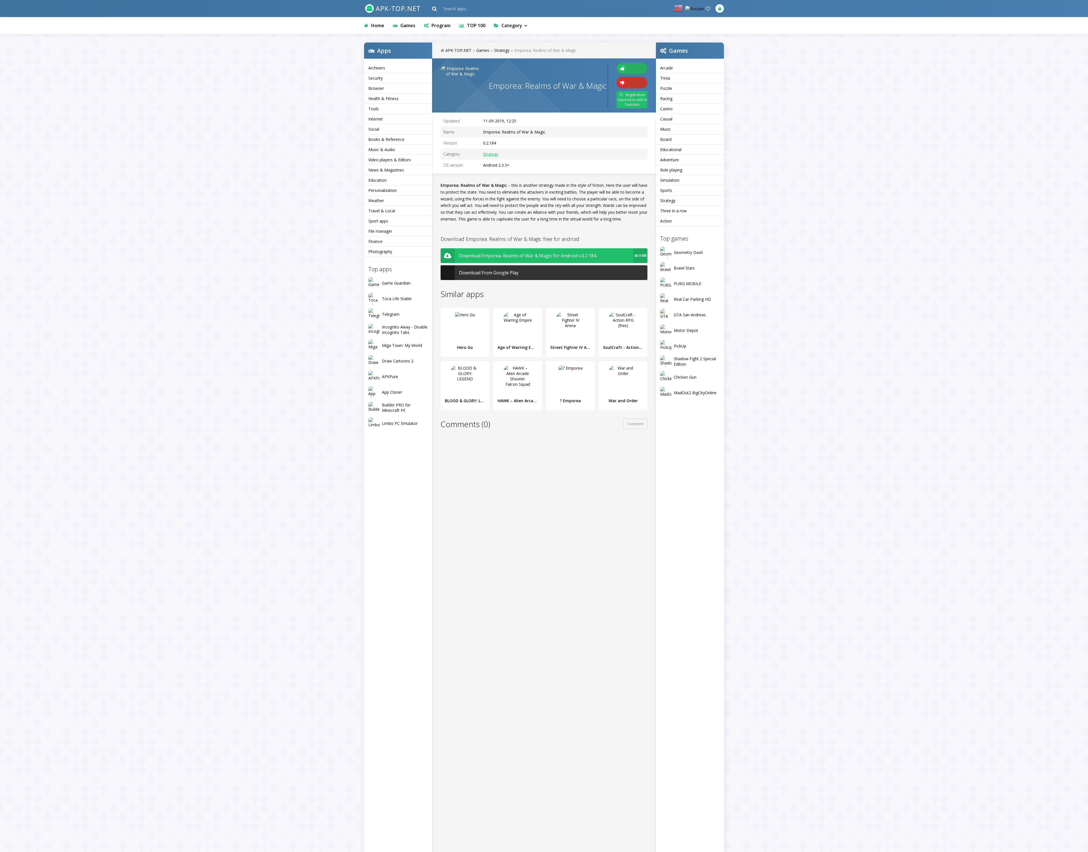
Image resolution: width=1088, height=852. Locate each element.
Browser (376, 88)
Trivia (665, 78)
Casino (666, 108)
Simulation (669, 180)
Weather (376, 200)
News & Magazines (386, 170)
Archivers (376, 68)
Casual (666, 119)
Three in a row (673, 210)
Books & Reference (386, 139)
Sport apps (378, 221)
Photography (380, 251)
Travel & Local (381, 210)
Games (407, 25)
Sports (666, 190)
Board (666, 139)
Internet (375, 119)
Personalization (382, 190)
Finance (375, 241)
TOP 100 (476, 25)
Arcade (666, 68)
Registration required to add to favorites (632, 99)
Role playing (671, 170)
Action (666, 221)
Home (377, 25)
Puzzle (666, 88)
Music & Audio (381, 149)
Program (441, 25)
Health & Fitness (383, 98)
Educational (670, 149)
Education (377, 180)
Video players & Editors (389, 159)
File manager (380, 231)
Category (512, 25)
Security (375, 78)
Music (665, 129)
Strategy (667, 200)
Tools (373, 108)
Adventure (669, 159)
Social (373, 129)
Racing (666, 98)
